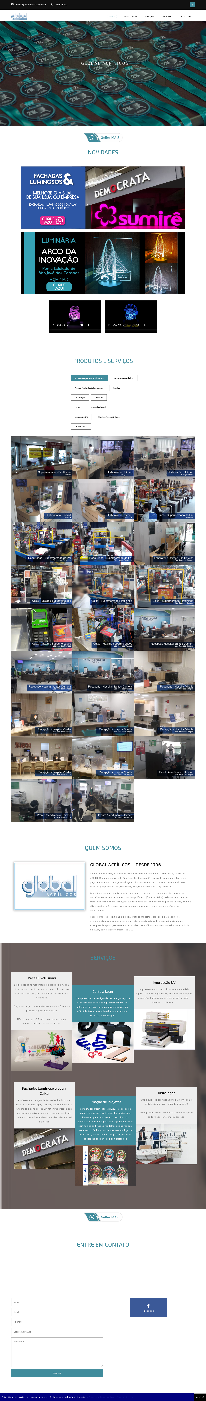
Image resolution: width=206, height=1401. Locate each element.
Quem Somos (130, 16)
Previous (4, 71)
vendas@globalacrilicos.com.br (31, 4)
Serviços (149, 16)
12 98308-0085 (109, 1286)
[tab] (89, 378)
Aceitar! (200, 1397)
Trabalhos (167, 16)
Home (112, 16)
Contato (186, 16)
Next (201, 71)
